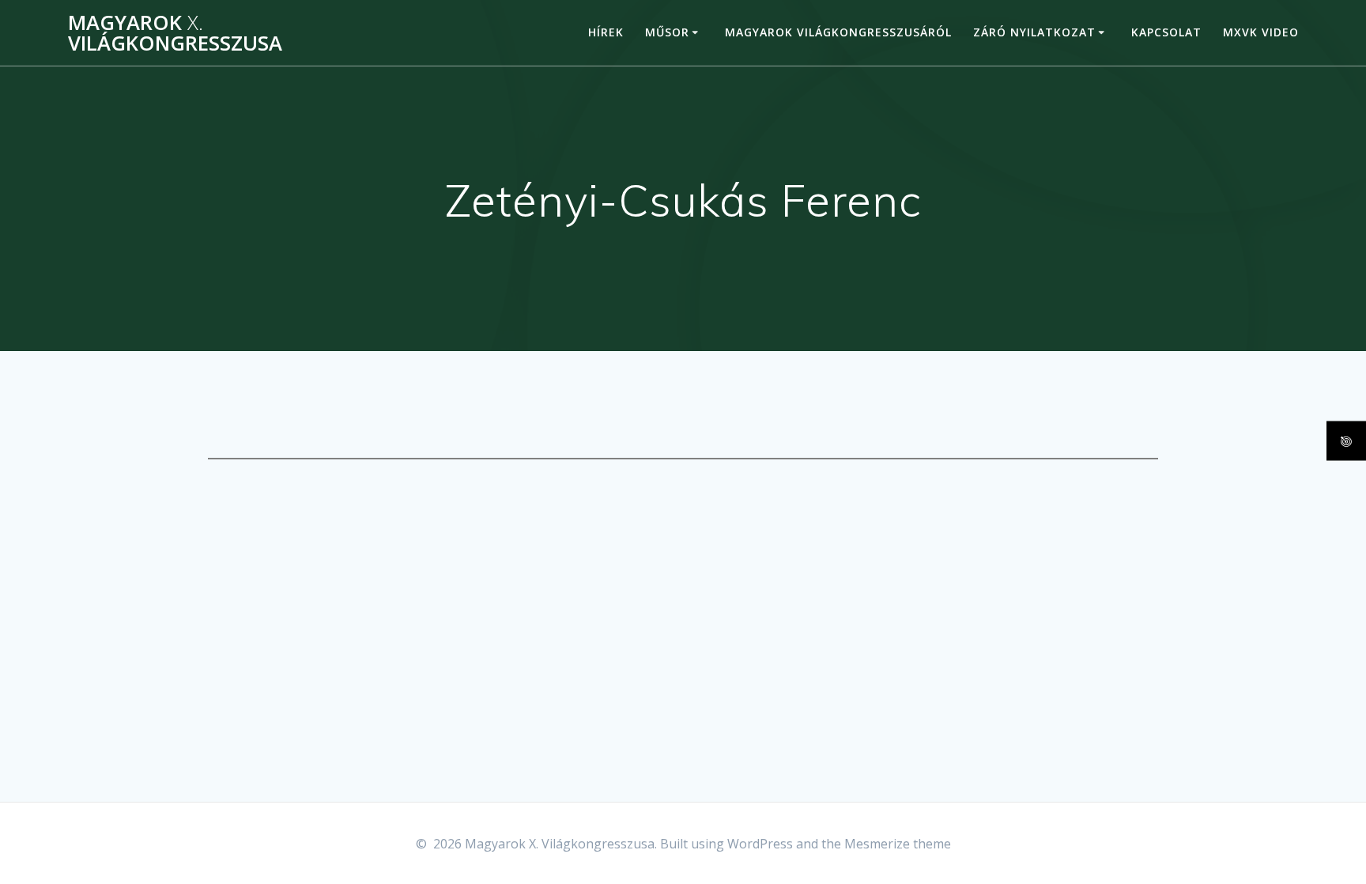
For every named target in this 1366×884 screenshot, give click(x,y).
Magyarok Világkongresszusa (175, 33)
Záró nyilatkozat (1034, 32)
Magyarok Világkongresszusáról (838, 32)
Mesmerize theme (897, 843)
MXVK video (1261, 32)
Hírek (606, 32)
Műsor (667, 32)
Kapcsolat (1166, 32)
